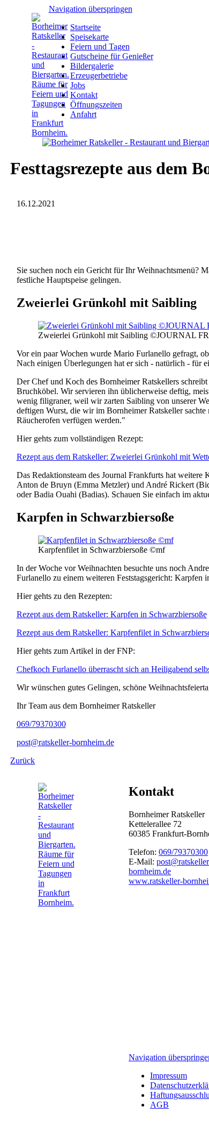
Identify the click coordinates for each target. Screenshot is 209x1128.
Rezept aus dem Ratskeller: (62, 632)
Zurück (22, 760)
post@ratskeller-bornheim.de (65, 742)
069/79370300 (41, 724)
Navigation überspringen (90, 8)
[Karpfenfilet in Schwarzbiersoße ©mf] (106, 540)
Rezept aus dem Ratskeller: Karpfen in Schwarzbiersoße (112, 614)
